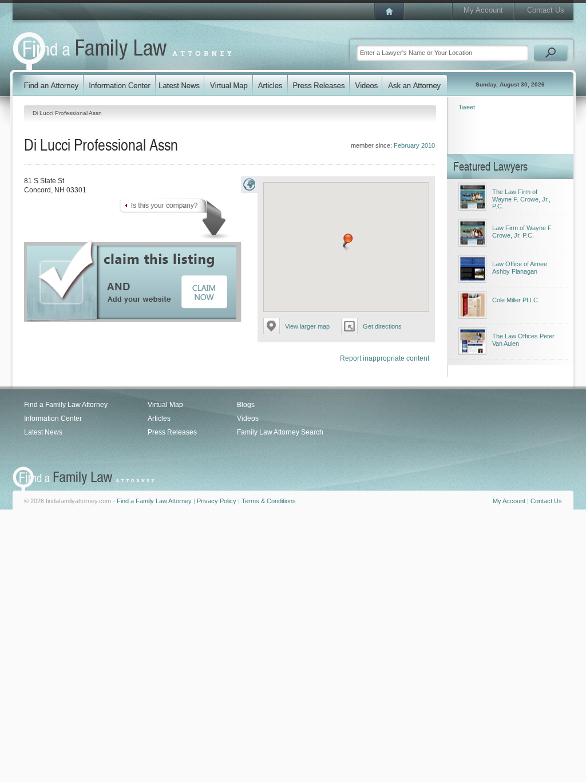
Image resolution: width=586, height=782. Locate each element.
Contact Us (545, 10)
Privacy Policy (216, 500)
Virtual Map (165, 405)
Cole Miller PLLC (515, 300)
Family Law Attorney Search (280, 432)
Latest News (43, 432)
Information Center (53, 418)
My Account (483, 10)
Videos (248, 418)
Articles (159, 418)
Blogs (246, 405)
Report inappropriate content (384, 358)
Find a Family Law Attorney (66, 405)
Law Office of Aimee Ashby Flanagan (519, 267)
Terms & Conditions (268, 500)
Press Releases (172, 432)
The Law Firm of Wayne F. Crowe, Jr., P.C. (521, 199)
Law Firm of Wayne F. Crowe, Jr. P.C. (522, 231)
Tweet (466, 107)
